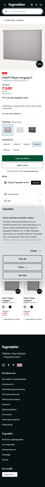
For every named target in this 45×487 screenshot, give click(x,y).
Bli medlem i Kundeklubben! (14, 379)
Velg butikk (36, 183)
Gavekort (6, 404)
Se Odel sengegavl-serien (17, 97)
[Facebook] (8, 365)
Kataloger (6, 454)
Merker (5, 459)
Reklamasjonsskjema (11, 399)
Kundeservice (8, 384)
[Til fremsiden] (19, 5)
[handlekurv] (36, 5)
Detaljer (33, 251)
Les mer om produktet (11, 114)
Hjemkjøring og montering (13, 389)
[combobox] (22, 11)
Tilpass (21, 267)
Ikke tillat (22, 275)
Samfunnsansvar (9, 449)
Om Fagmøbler (8, 444)
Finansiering (7, 424)
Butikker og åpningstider (12, 439)
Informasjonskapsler (11, 419)
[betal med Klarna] (19, 365)
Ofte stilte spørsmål (10, 394)
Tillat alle (22, 259)
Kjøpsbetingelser (9, 409)
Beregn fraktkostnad (31, 171)
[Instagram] (3, 365)
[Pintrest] (13, 365)
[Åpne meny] (5, 5)
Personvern (7, 414)
